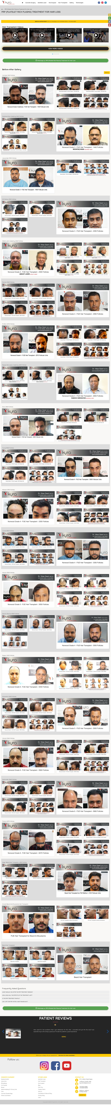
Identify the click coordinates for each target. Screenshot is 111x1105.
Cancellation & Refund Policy (45, 1093)
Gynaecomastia (5, 1079)
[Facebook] (55, 1065)
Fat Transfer (4, 1085)
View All (107, 72)
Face (2, 1091)
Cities (39, 1097)
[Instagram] (44, 1065)
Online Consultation (6, 1095)
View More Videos (55, 49)
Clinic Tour (40, 1087)
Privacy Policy (41, 1095)
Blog (39, 1085)
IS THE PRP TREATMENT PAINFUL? (11, 998)
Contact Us (82, 1095)
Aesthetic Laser (42, 2)
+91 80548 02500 (83, 1088)
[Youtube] (66, 1065)
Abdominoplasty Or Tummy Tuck (9, 1089)
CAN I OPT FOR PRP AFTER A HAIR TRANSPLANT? (15, 1001)
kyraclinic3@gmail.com (85, 1083)
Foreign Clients (41, 1089)
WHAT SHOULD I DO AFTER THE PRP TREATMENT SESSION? (17, 992)
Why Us (40, 1091)
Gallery (72, 2)
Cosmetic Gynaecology (6, 1093)
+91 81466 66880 (83, 1086)
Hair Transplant (62, 2)
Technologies (79, 2)
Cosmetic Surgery (30, 2)
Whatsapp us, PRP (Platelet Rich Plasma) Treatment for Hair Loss (56, 60)
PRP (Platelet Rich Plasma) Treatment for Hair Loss (18, 9)
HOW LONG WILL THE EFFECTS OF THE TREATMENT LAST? (17, 995)
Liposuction (4, 1081)
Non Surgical (52, 2)
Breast (2, 1087)
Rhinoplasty (4, 1083)
